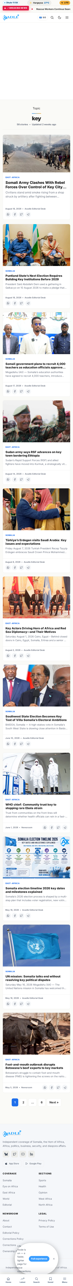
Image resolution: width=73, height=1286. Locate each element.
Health (42, 1186)
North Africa (45, 1204)
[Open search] (52, 17)
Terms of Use (46, 1226)
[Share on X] (21, 214)
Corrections (9, 1245)
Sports (42, 1180)
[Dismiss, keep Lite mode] (54, 1259)
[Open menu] (67, 17)
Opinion (43, 1192)
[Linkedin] (31, 1154)
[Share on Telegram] (28, 214)
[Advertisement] (36, 61)
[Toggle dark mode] (59, 17)
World (6, 1198)
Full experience (39, 1258)
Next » (54, 1102)
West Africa (45, 1198)
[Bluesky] (6, 1154)
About (6, 1220)
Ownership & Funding (15, 1251)
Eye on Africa (10, 1186)
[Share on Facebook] (15, 214)
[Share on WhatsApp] (8, 214)
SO (42, 17)
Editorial (7, 1204)
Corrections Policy (13, 1238)
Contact (7, 1226)
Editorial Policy (11, 1232)
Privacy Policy (47, 1220)
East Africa (9, 1192)
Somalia (7, 1180)
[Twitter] (14, 1154)
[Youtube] (22, 1154)
